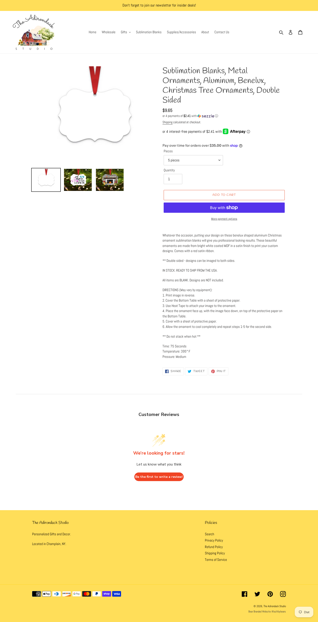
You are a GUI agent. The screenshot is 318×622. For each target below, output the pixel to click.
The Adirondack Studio (275, 606)
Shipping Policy (215, 553)
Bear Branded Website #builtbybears (267, 611)
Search (209, 534)
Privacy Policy (214, 540)
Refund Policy (214, 547)
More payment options (224, 219)
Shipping (167, 122)
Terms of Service (216, 559)
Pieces (168, 151)
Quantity (169, 170)
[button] (190, 116)
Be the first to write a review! (159, 477)
